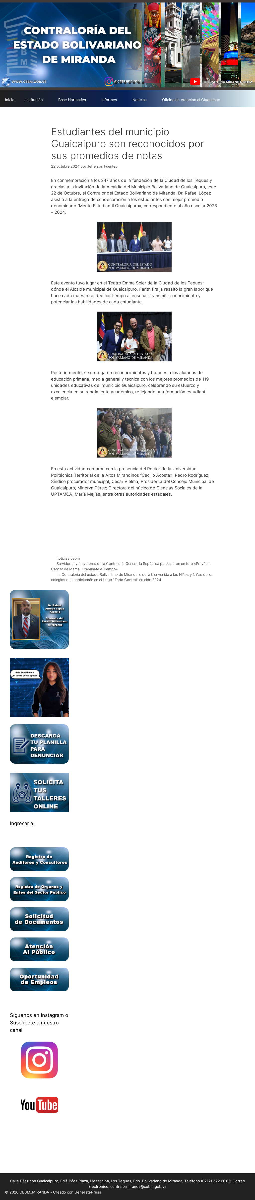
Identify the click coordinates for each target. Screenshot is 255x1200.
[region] (127, 44)
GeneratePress (87, 1192)
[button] (112, 82)
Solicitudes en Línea (23, 114)
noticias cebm (68, 558)
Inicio (9, 99)
